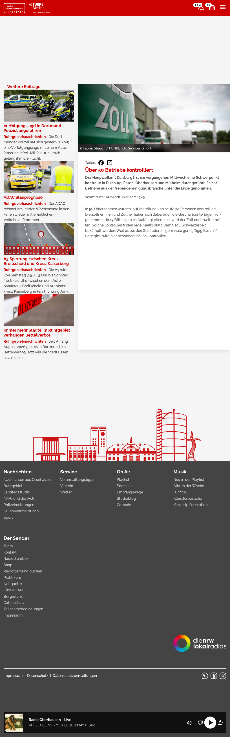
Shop (8, 565)
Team (8, 546)
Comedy (124, 505)
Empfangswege (130, 492)
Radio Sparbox (16, 558)
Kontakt (10, 552)
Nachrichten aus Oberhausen (28, 479)
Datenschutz (14, 603)
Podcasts (125, 486)
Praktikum (12, 577)
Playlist (123, 479)
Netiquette (13, 584)
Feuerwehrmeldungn (21, 511)
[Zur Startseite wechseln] (14, 8)
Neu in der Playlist (188, 479)
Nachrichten (18, 472)
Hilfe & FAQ (13, 590)
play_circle (210, 722)
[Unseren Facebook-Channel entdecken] (213, 675)
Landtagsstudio (17, 492)
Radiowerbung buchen (23, 571)
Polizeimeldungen (19, 505)
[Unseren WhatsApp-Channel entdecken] (204, 675)
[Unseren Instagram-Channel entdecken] (222, 675)
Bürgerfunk (13, 596)
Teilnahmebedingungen (23, 609)
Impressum (13, 615)
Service (68, 472)
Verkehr (66, 486)
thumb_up (220, 722)
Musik (179, 472)
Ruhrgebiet (13, 486)
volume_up (189, 723)
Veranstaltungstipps (77, 479)
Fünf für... (180, 492)
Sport (8, 517)
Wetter (66, 492)
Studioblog (126, 498)
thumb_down (200, 722)
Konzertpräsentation (190, 505)
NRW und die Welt (19, 498)
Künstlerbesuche (187, 498)
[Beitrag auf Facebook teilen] (101, 162)
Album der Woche (188, 486)
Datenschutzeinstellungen (75, 676)
